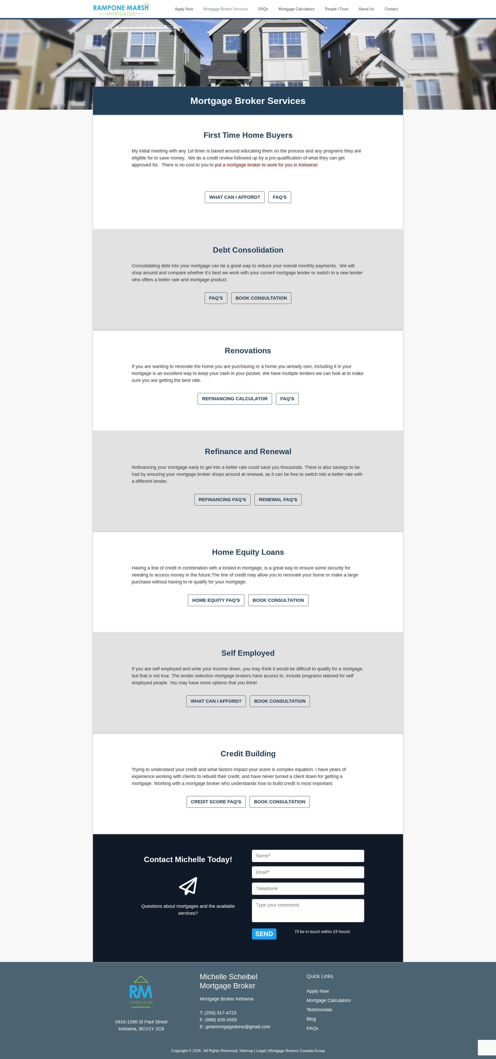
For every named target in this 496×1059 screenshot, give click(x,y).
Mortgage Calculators (296, 9)
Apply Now (184, 9)
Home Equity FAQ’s (216, 600)
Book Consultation (261, 298)
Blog (311, 1019)
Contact (391, 9)
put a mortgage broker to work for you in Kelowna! (266, 164)
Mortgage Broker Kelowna (226, 998)
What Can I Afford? (234, 197)
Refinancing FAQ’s (222, 499)
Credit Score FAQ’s (216, 801)
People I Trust (336, 9)
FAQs (263, 9)
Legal (260, 1050)
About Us (366, 9)
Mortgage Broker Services (226, 9)
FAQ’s (280, 197)
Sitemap (246, 1050)
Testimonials (319, 1009)
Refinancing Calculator (235, 398)
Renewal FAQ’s (278, 499)
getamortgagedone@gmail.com (237, 1026)
